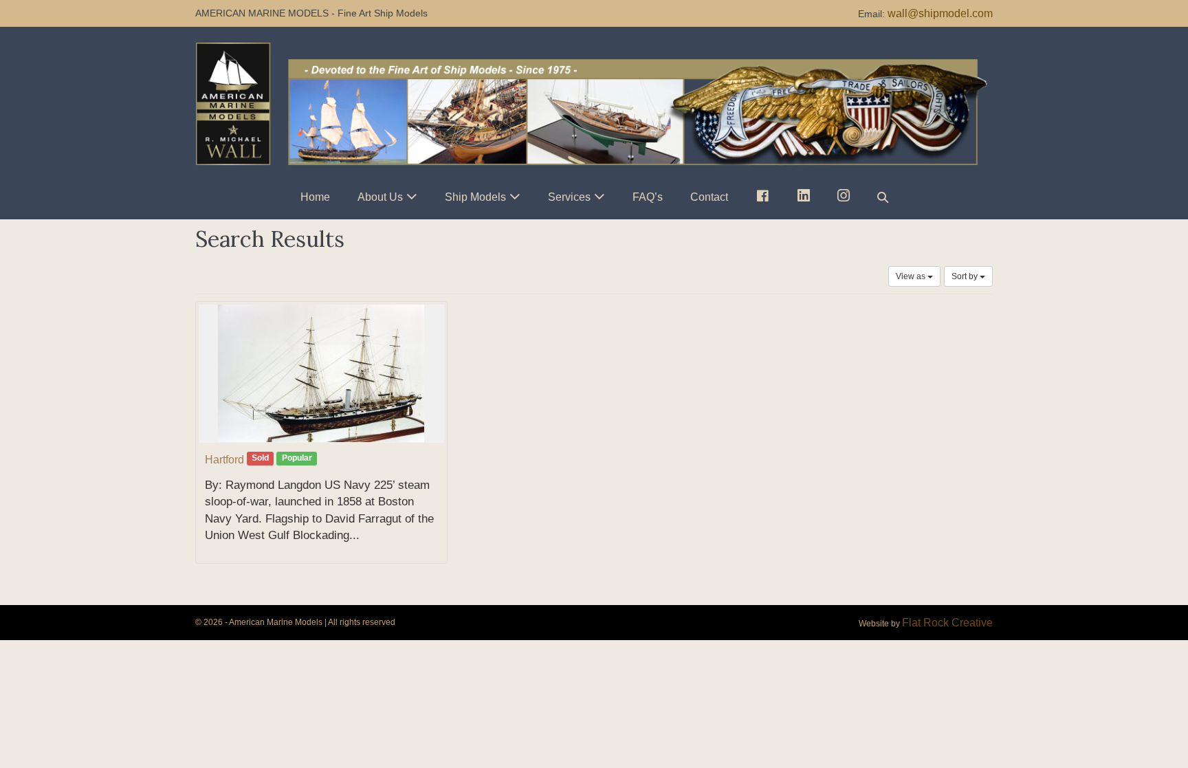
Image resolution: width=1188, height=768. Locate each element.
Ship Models (475, 197)
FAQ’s (647, 197)
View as (911, 276)
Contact (709, 197)
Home (315, 197)
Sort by (966, 276)
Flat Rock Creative (947, 622)
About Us (380, 197)
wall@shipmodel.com (940, 13)
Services (569, 197)
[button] (883, 197)
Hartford (224, 459)
